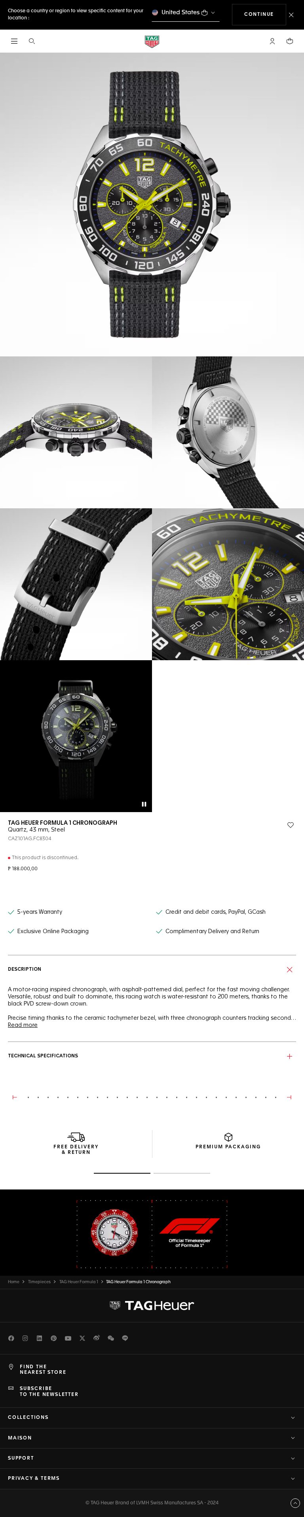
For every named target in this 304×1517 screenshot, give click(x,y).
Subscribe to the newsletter (49, 1391)
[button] (272, 41)
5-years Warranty (39, 912)
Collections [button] (28, 1417)
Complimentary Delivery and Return (212, 931)
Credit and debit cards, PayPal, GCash (215, 912)
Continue (265, 14)
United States (180, 12)
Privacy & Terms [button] (34, 1478)
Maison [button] (20, 1438)
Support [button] (21, 1458)
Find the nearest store (43, 1370)
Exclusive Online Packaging (53, 931)
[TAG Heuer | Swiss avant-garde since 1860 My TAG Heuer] (152, 1305)
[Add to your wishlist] (290, 825)
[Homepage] (152, 41)
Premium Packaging (228, 1147)
